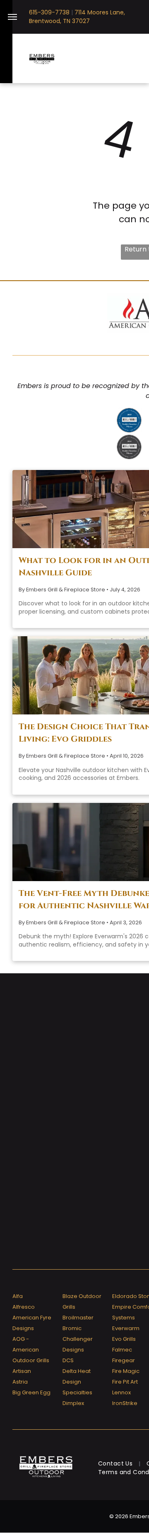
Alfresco (23, 1307)
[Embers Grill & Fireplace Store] (42, 58)
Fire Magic (125, 1371)
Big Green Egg (31, 1392)
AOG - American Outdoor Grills (30, 1349)
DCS (68, 1360)
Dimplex (73, 1403)
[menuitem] (116, 1463)
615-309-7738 (49, 12)
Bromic (72, 1328)
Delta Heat (76, 1371)
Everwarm (125, 1328)
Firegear (123, 1360)
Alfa (17, 1296)
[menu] (12, 17)
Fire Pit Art (125, 1382)
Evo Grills (124, 1339)
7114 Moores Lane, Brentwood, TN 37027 (77, 16)
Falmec (122, 1350)
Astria (20, 1382)
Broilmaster (78, 1317)
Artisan (21, 1371)
